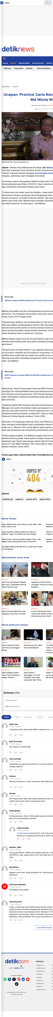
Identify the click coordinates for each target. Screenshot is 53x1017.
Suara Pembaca (43, 68)
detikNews (6, 87)
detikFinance (40, 971)
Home (5, 63)
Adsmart (7, 68)
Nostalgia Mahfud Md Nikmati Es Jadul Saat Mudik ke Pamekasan (22, 548)
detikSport (40, 980)
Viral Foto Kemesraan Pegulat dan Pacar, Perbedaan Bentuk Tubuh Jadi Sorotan (14, 584)
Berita (13, 63)
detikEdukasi (40, 968)
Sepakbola (40, 983)
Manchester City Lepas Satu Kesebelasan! (33, 646)
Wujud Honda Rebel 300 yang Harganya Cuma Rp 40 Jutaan (14, 612)
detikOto (39, 986)
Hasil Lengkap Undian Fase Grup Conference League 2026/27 (11, 675)
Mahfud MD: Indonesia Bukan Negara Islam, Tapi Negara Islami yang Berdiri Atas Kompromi (21, 540)
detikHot (39, 977)
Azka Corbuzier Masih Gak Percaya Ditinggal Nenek (10, 647)
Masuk (48, 3)
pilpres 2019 (45, 499)
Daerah (29, 68)
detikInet (39, 974)
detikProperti (40, 989)
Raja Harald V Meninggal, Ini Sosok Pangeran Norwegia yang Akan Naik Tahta (32, 676)
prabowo (19, 499)
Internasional (38, 63)
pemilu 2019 (31, 499)
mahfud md (8, 499)
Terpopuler (19, 68)
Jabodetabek (24, 63)
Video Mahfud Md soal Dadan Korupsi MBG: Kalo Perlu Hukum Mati (22, 525)
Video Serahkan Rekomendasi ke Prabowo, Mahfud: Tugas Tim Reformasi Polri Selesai (19, 533)
